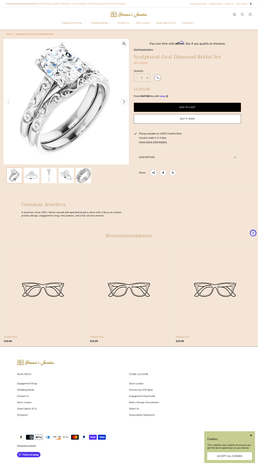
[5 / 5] (83, 175)
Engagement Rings (198, 4)
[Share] (153, 172)
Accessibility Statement (142, 415)
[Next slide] (124, 101)
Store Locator (242, 4)
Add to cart (187, 107)
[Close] (251, 435)
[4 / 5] (66, 175)
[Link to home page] (35, 363)
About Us (134, 408)
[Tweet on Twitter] (172, 172)
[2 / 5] (31, 175)
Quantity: (139, 71)
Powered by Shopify (26, 445)
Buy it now (187, 119)
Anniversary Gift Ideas (141, 389)
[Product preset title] (43, 290)
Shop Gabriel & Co (27, 408)
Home (9, 34)
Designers (22, 415)
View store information (153, 142)
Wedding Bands (215, 4)
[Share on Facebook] (163, 172)
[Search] (242, 14)
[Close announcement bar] (250, 4)
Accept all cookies (229, 456)
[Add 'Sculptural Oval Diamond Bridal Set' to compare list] (157, 78)
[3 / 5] (49, 175)
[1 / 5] (14, 175)
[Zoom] (124, 43)
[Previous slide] (8, 101)
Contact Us (229, 4)
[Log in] (234, 14)
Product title (10, 337)
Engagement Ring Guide (142, 396)
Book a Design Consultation (144, 402)
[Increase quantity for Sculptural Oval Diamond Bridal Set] (147, 78)
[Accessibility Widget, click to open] (253, 233)
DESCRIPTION (147, 157)
